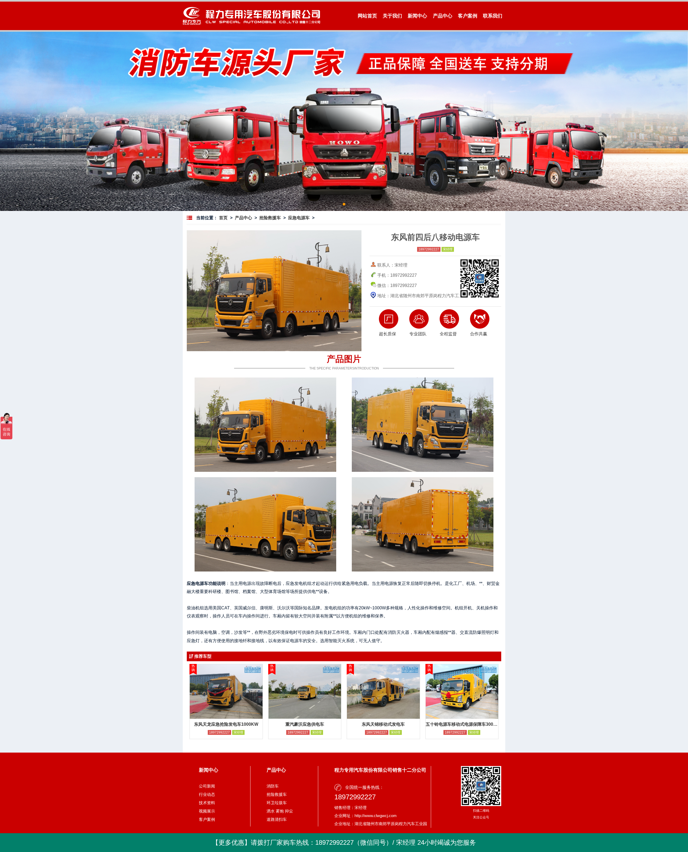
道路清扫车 (277, 819)
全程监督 (448, 334)
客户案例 (467, 16)
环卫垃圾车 (277, 802)
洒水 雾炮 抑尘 (280, 811)
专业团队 (418, 334)
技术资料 (207, 802)
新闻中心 (417, 16)
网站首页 (367, 16)
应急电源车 (299, 217)
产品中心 (442, 16)
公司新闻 (207, 786)
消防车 (273, 786)
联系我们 (492, 16)
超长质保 (387, 334)
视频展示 (207, 811)
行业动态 (207, 794)
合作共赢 (478, 334)
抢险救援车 (270, 217)
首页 (223, 217)
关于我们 (392, 16)
